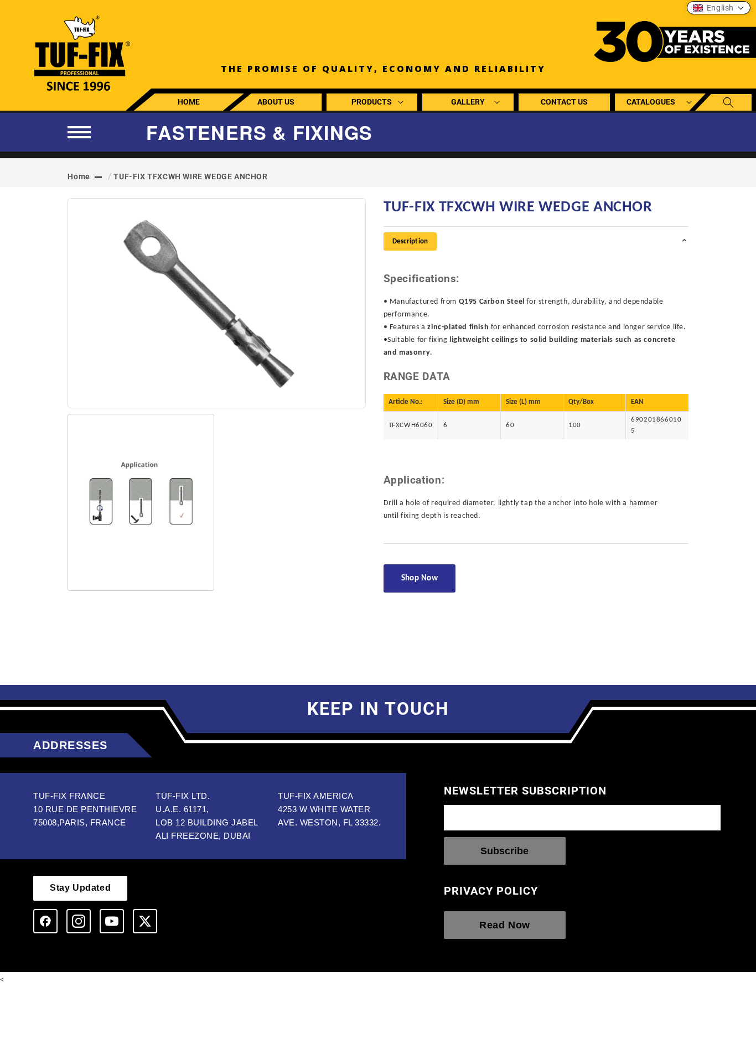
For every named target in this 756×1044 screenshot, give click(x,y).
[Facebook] (45, 921)
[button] (372, 102)
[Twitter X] (145, 921)
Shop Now (419, 578)
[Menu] (79, 132)
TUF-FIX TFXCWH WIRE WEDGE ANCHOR (190, 176)
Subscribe (504, 850)
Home (79, 176)
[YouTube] (112, 921)
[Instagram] (78, 921)
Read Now (504, 925)
